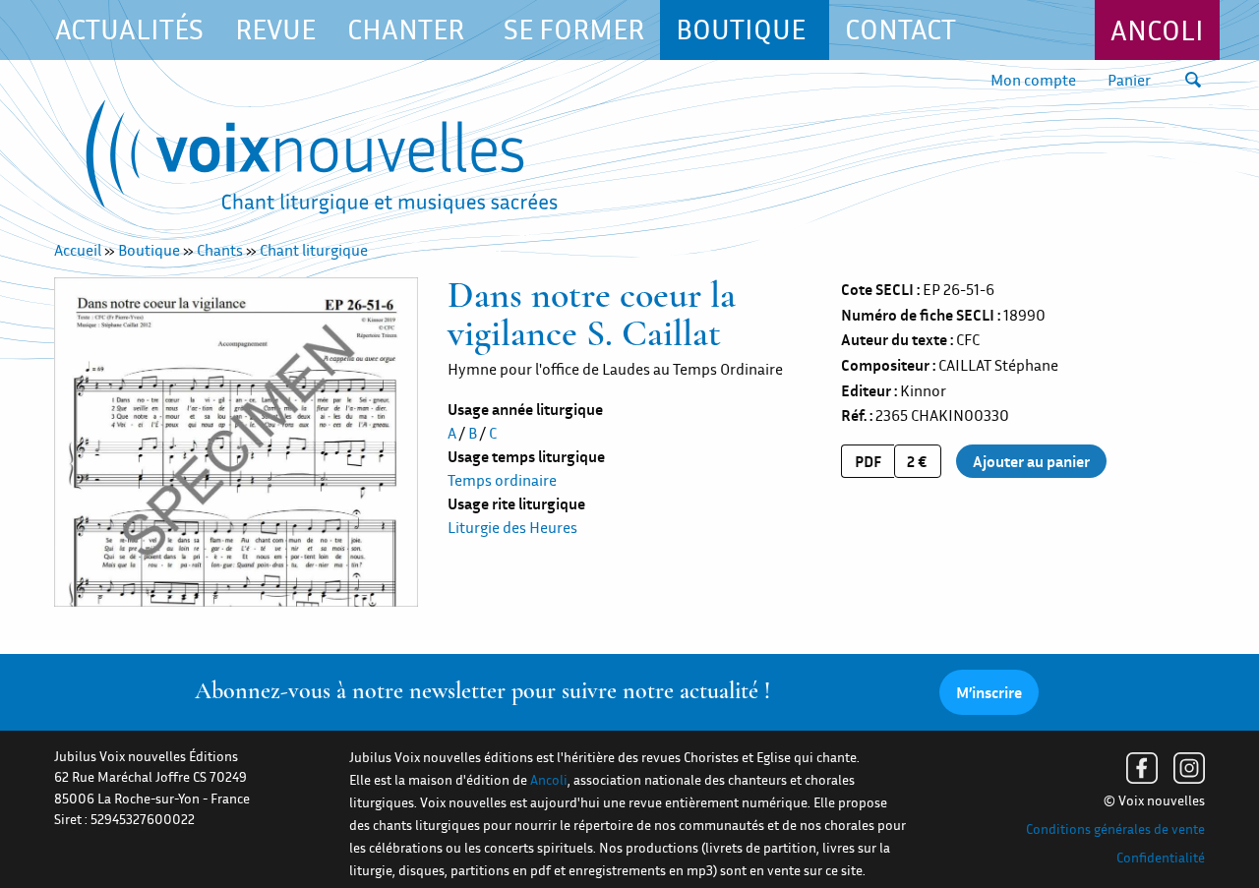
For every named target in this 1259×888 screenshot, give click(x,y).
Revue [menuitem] (275, 29)
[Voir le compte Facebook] (1142, 768)
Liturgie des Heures (512, 527)
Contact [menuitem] (900, 29)
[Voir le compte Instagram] (1189, 768)
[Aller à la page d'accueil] (321, 161)
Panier (1129, 79)
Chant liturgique (314, 250)
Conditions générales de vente (1115, 829)
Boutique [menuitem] (741, 29)
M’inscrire (989, 692)
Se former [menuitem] (574, 29)
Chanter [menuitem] (405, 29)
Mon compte (1033, 79)
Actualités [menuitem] (129, 29)
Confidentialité (1160, 857)
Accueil (77, 250)
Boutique (149, 250)
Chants (220, 250)
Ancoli (1157, 30)
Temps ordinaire (502, 480)
